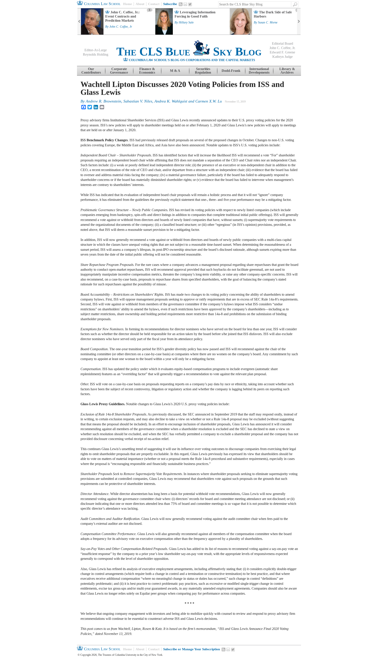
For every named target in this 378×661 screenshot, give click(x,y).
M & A (175, 70)
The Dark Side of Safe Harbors (273, 14)
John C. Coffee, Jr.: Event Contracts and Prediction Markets (122, 16)
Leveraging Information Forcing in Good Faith (195, 14)
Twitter (190, 4)
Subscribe (170, 4)
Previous (79, 21)
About (140, 4)
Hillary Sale (186, 22)
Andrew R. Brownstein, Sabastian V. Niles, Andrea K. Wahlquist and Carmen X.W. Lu (154, 101)
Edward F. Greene (282, 52)
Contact (153, 4)
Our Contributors (91, 70)
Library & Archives (287, 70)
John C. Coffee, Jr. (120, 26)
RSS (181, 4)
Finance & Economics (147, 70)
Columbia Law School (102, 4)
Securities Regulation (203, 70)
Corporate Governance (119, 70)
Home (127, 4)
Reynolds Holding (95, 54)
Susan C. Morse (267, 22)
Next (299, 21)
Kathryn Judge (282, 56)
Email (185, 4)
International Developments (259, 70)
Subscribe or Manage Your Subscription (191, 649)
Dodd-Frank (231, 70)
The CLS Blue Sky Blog (189, 51)
